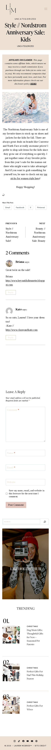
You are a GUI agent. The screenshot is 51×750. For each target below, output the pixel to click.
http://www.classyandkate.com (22, 329)
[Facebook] (23, 741)
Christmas (32, 626)
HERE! (33, 84)
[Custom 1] (36, 741)
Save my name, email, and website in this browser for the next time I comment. (26, 493)
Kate (19, 309)
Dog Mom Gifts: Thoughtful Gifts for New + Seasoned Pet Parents (35, 637)
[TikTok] (19, 741)
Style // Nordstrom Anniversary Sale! (12, 232)
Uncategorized (25, 19)
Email (11, 467)
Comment (13, 410)
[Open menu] (46, 8)
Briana (20, 261)
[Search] (45, 521)
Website (11, 482)
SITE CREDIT (40, 746)
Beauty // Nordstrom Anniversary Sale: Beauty (38, 232)
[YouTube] (28, 741)
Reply (10, 292)
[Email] (32, 741)
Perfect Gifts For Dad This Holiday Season (35, 675)
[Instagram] (15, 741)
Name (11, 453)
